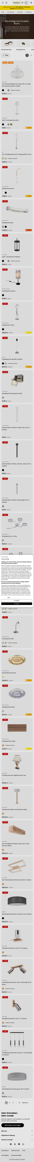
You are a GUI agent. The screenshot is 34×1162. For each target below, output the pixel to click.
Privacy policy (4, 557)
